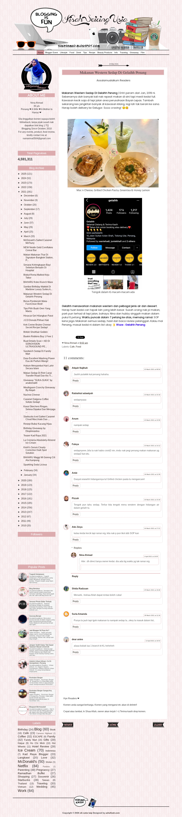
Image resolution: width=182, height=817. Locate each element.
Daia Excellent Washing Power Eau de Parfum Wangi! (39, 359)
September (30, 209)
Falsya (75, 444)
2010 (24, 525)
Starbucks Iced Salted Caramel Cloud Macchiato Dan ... (39, 417)
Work (22, 791)
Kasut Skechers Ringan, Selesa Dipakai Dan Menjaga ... (39, 409)
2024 (24, 178)
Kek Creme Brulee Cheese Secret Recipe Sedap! (37, 326)
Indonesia (50, 750)
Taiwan (45, 780)
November (29, 200)
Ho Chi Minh (37, 743)
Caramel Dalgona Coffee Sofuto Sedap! (36, 400)
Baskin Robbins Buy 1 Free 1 (38, 336)
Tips (85, 52)
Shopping (24, 776)
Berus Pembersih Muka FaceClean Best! (35, 302)
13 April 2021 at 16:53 (153, 641)
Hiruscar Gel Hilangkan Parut (38, 315)
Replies (78, 548)
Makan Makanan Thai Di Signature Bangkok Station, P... (38, 257)
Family (51, 736)
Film (143, 52)
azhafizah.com (113, 813)
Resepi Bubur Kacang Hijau (37, 423)
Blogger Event (51, 52)
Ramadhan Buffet (31, 773)
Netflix (23, 766)
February (29, 470)
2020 (24, 480)
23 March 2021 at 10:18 (152, 395)
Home (40, 52)
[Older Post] (158, 726)
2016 (24, 498)
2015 (24, 503)
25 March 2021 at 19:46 (152, 590)
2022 (24, 187)
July (26, 218)
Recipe (92, 52)
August (28, 213)
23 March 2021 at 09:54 (152, 369)
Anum (75, 418)
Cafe (72, 346)
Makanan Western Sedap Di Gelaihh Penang (37, 295)
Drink (78, 52)
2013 (24, 512)
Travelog (124, 52)
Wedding (41, 786)
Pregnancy (43, 769)
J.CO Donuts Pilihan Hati (36, 320)
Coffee (22, 736)
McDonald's (27, 762)
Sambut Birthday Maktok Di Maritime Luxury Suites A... (37, 288)
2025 (24, 173)
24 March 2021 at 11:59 (152, 474)
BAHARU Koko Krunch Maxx (38, 282)
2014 (24, 507)
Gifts (46, 739)
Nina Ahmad (85, 555)
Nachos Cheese (31, 394)
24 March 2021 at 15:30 (152, 499)
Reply (76, 380)
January (28, 475)
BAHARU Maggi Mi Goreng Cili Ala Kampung (39, 458)
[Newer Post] (67, 726)
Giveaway (134, 52)
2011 (24, 521)
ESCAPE (38, 736)
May (26, 227)
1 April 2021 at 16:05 (151, 556)
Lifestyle (63, 52)
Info (116, 52)
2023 (24, 182)
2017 (24, 494)
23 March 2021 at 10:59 (152, 420)
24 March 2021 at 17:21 (152, 528)
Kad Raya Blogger (35, 754)
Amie (74, 473)
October (28, 204)
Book (52, 729)
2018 (24, 489)
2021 (24, 191)
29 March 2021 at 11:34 (152, 615)
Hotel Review (40, 746)
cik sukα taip (86, 813)
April (26, 231)
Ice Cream (26, 750)
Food (72, 52)
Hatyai (21, 743)
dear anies (77, 639)
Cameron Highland (44, 733)
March (27, 236)
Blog (38, 729)
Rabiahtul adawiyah (82, 393)
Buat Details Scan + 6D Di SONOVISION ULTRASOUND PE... (36, 344)
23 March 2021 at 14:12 (152, 445)
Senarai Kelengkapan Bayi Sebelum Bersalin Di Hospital (37, 267)
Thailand (22, 783)
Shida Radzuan (80, 588)
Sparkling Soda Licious (35, 464)
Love (44, 757)
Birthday (23, 729)
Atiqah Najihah (80, 368)
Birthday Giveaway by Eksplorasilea (34, 429)
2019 (24, 485)
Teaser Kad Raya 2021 (35, 435)
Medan (49, 762)
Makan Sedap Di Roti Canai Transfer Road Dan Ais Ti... (38, 374)
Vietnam (22, 786)
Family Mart (30, 740)
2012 (24, 516)
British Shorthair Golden (35, 332)
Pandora (46, 767)
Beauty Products (104, 52)
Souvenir (43, 776)
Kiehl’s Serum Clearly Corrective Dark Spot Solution (35, 450)
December (29, 195)
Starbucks (24, 779)
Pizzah (75, 498)
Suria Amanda (79, 614)
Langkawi (24, 757)
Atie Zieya (77, 527)
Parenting (24, 769)
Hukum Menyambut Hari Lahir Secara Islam (38, 367)
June (26, 222)
